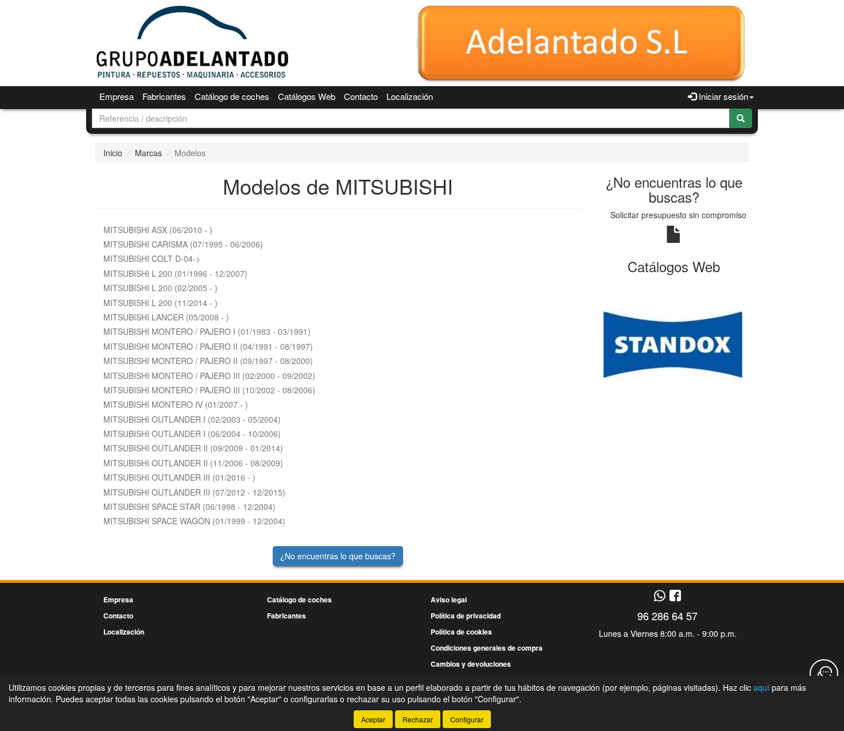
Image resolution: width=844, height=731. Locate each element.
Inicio (112, 152)
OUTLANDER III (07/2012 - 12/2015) (194, 492)
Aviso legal (449, 599)
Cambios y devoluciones (471, 664)
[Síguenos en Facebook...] (675, 596)
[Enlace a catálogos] (674, 343)
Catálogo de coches (232, 96)
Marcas (148, 152)
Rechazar (417, 719)
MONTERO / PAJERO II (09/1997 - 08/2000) (208, 360)
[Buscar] (740, 118)
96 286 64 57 (667, 615)
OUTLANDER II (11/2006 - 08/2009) (193, 463)
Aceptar (373, 719)
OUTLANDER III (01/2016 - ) (179, 477)
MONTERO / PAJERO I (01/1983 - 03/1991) (207, 331)
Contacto (361, 96)
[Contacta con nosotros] (824, 673)
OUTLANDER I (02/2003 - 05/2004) (192, 419)
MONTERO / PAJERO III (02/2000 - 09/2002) (209, 375)
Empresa (116, 96)
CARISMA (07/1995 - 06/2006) (183, 244)
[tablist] (674, 343)
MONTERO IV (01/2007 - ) (175, 404)
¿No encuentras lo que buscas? (338, 556)
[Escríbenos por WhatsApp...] (659, 596)
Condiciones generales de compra (487, 648)
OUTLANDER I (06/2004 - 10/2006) (192, 433)
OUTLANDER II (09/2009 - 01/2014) (193, 448)
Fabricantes (164, 96)
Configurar (466, 719)
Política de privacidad (466, 615)
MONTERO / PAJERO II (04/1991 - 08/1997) (208, 346)
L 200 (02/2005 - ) (160, 287)
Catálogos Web (306, 96)
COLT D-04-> (151, 258)
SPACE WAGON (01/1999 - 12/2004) (194, 521)
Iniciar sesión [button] (722, 96)
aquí (761, 687)
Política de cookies (461, 631)
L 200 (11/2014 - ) (160, 302)
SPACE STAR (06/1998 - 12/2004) (189, 506)
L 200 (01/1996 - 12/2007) (175, 273)
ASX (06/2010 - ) (157, 229)
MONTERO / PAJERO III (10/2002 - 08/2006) (209, 390)
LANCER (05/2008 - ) (166, 317)
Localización (409, 96)
